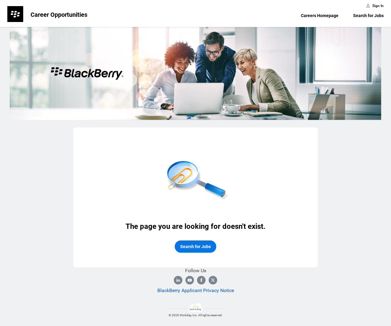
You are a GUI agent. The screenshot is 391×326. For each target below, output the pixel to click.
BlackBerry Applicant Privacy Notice (195, 290)
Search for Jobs (368, 15)
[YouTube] (189, 280)
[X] (213, 280)
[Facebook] (201, 280)
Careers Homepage (319, 15)
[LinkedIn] (178, 280)
